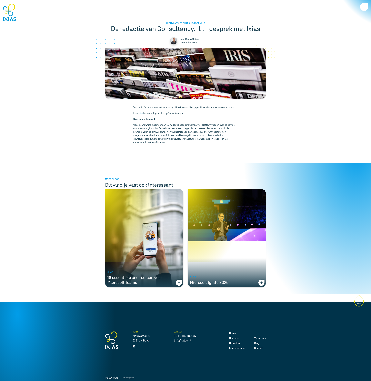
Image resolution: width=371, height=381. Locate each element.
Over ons (234, 338)
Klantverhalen (237, 347)
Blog (256, 343)
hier (141, 113)
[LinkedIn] (134, 346)
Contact (258, 347)
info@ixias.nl (182, 340)
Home (232, 333)
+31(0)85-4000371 (185, 336)
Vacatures (260, 338)
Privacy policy (128, 378)
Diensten (234, 343)
